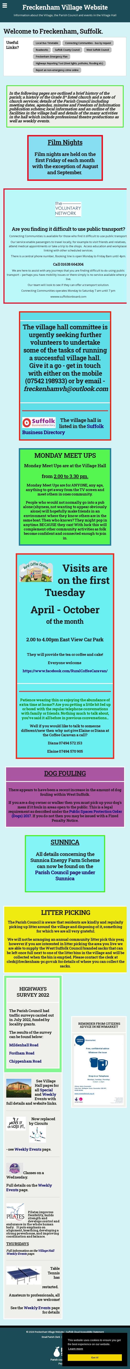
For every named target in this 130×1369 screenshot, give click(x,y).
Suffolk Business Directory (63, 429)
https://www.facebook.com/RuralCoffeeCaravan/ (65, 670)
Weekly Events (27, 1149)
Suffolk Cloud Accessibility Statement (85, 1331)
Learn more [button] (75, 1348)
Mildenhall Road (23, 1045)
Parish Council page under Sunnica (65, 875)
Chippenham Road (25, 1061)
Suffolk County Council (67, 49)
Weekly (49, 1094)
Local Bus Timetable (47, 43)
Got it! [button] (95, 1357)
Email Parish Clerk (51, 1336)
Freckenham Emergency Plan (52, 56)
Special (46, 1089)
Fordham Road (21, 1053)
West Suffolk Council (97, 49)
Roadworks (42, 49)
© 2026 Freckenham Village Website (45, 1331)
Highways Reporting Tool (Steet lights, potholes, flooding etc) (69, 63)
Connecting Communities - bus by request (88, 43)
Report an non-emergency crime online (57, 70)
